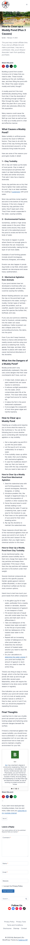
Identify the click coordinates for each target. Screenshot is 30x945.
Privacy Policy (17, 886)
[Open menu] (26, 4)
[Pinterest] (16, 789)
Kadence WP (23, 940)
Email (5, 872)
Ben (5, 38)
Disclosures (7, 928)
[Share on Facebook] (7, 66)
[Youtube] (11, 789)
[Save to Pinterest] (3, 66)
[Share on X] (11, 66)
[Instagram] (18, 789)
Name (5, 863)
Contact (24, 928)
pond (4, 818)
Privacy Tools (21, 922)
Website (5, 881)
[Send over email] (15, 66)
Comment (7, 837)
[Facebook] (14, 789)
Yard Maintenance (8, 23)
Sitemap (16, 928)
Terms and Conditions (15, 925)
